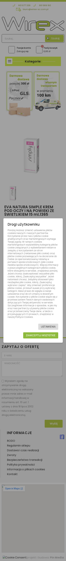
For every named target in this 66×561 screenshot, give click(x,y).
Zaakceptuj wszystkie (41, 335)
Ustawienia (48, 326)
